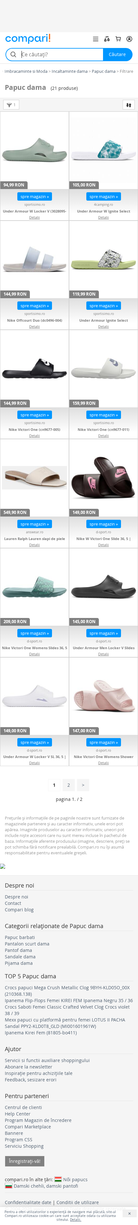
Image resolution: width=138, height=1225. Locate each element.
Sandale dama (20, 957)
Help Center (17, 1114)
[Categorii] (95, 39)
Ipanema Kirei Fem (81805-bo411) (41, 1033)
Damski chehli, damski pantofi (46, 1186)
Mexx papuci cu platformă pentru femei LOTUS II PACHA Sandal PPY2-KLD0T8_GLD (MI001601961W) (65, 1023)
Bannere (14, 1133)
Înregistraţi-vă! (24, 1161)
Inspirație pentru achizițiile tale (39, 1073)
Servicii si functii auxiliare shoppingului (47, 1060)
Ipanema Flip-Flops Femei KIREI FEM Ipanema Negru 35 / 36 (69, 1000)
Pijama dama (19, 963)
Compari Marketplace (28, 1127)
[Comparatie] (107, 39)
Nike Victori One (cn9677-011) (103, 429)
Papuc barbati (20, 937)
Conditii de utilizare (77, 1202)
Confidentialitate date (28, 1202)
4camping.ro (103, 205)
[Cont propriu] (129, 39)
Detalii (34, 217)
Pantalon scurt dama (27, 944)
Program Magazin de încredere (38, 1120)
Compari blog (19, 910)
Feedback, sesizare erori (30, 1080)
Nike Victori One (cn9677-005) (34, 429)
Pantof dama (18, 950)
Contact (13, 903)
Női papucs (75, 1179)
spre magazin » (35, 196)
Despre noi (16, 897)
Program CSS (18, 1139)
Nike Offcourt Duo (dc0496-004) (34, 320)
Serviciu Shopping (24, 1146)
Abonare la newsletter (28, 1067)
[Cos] (118, 39)
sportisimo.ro (34, 205)
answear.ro (34, 532)
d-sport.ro (103, 532)
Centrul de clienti (23, 1107)
